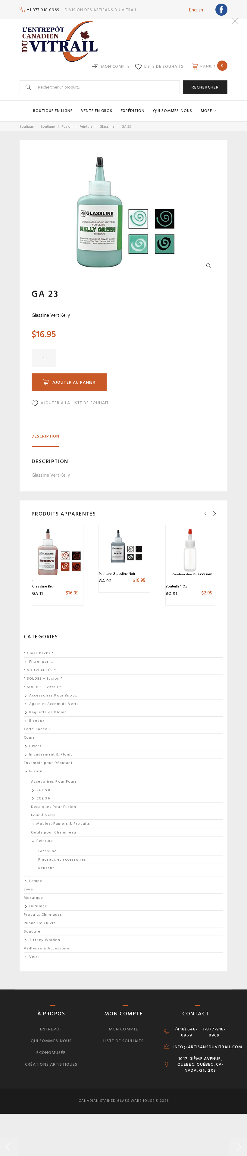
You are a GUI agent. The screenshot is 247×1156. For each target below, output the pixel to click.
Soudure (32, 931)
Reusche (46, 868)
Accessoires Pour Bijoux (53, 695)
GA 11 (37, 593)
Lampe (35, 880)
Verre (34, 956)
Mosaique (33, 897)
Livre (28, 889)
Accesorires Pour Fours (54, 781)
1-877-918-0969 (214, 1032)
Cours (29, 737)
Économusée (51, 1052)
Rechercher (205, 87)
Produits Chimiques (43, 914)
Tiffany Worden (44, 940)
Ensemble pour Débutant (48, 762)
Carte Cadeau (37, 729)
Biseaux (37, 720)
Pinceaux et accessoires (62, 859)
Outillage (38, 906)
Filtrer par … (41, 661)
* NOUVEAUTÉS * (40, 670)
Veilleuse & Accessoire (47, 948)
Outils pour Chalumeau (54, 832)
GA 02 (105, 580)
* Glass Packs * (39, 653)
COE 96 (43, 798)
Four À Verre (43, 815)
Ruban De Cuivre (40, 923)
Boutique (27, 126)
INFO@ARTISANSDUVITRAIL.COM (208, 1047)
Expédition (133, 111)
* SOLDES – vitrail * (42, 687)
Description (45, 436)
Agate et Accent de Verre (54, 703)
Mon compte (115, 66)
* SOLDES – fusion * (43, 678)
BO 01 (172, 593)
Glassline (106, 126)
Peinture (86, 126)
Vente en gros (96, 111)
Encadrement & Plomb (51, 754)
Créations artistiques (51, 1064)
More (206, 111)
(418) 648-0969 (186, 1032)
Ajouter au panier (73, 382)
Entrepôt (51, 1029)
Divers (35, 746)
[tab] (45, 439)
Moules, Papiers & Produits (63, 823)
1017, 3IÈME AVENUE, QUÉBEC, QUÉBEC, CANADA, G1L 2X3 (200, 1065)
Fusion (67, 126)
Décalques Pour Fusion (54, 806)
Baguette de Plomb (48, 712)
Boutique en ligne (53, 111)
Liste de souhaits (163, 66)
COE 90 (43, 790)
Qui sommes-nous (172, 111)
